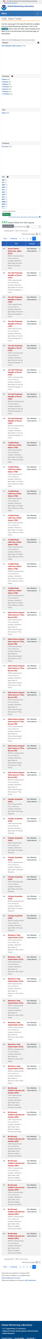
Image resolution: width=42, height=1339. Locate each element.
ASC (3, 190)
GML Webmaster (30, 1280)
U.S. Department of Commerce (14, 1329)
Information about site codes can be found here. (23, 217)
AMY (3, 187)
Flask (4, 113)
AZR (3, 194)
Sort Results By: (20, 227)
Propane (5, 82)
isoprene (5, 89)
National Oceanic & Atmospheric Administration (20, 1331)
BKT (3, 199)
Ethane (4, 79)
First (5, 239)
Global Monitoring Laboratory (20, 6)
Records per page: (28, 234)
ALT (3, 182)
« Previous (13, 239)
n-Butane (5, 91)
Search (7, 214)
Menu (4, 13)
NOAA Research (9, 1333)
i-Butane (5, 84)
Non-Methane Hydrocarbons (12, 46)
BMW (3, 202)
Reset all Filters (8, 226)
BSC (3, 207)
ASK (3, 192)
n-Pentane (5, 94)
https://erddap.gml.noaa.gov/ (11, 1278)
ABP (3, 180)
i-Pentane (5, 87)
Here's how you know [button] (10, 3)
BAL (3, 197)
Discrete (5, 146)
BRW (3, 204)
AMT (3, 185)
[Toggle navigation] (37, 13)
